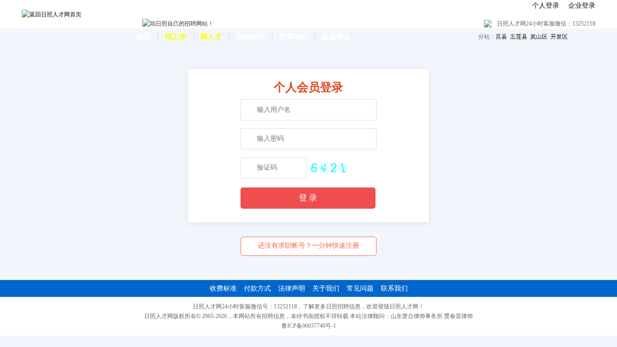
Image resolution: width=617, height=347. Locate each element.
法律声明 (291, 288)
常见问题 (360, 288)
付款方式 (257, 288)
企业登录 (581, 5)
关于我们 (325, 288)
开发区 (559, 36)
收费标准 (223, 288)
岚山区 (539, 36)
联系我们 (394, 288)
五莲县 (518, 36)
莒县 (501, 36)
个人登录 (545, 5)
